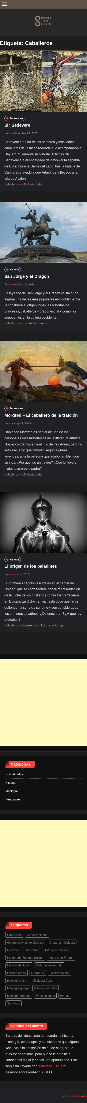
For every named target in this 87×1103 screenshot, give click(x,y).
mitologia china (17, 980)
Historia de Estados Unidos (25, 957)
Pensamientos (45, 995)
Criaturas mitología (62, 942)
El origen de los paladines (30, 566)
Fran (7, 133)
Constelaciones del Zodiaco (25, 942)
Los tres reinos (59, 973)
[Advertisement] (43, 702)
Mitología (11, 791)
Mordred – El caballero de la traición (41, 415)
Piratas (64, 995)
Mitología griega (18, 988)
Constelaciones (37, 935)
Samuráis (13, 1003)
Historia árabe (16, 973)
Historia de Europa (34, 323)
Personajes (16, 118)
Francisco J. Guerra (52, 1065)
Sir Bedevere (17, 125)
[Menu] (4, 4)
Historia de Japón (19, 965)
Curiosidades (14, 774)
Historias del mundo (49, 965)
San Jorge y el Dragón (26, 276)
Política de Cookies (74, 1096)
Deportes (13, 950)
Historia (14, 269)
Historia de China (55, 950)
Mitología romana (19, 995)
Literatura (37, 973)
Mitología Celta (32, 184)
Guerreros (29, 625)
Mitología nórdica (45, 988)
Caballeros (11, 184)
